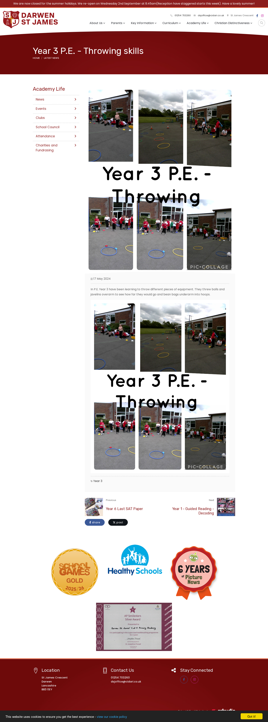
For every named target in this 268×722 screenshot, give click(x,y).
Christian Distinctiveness (232, 23)
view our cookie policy (112, 716)
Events (41, 109)
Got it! (251, 716)
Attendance (45, 136)
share (95, 522)
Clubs (40, 118)
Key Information (142, 23)
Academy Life (196, 23)
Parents (116, 23)
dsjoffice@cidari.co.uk (211, 15)
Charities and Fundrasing (46, 147)
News (40, 99)
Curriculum (170, 23)
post (119, 522)
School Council (47, 127)
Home (36, 58)
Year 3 (97, 481)
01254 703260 (182, 15)
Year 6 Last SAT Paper (124, 509)
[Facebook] (257, 15)
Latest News (51, 58)
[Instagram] (262, 15)
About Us (96, 23)
